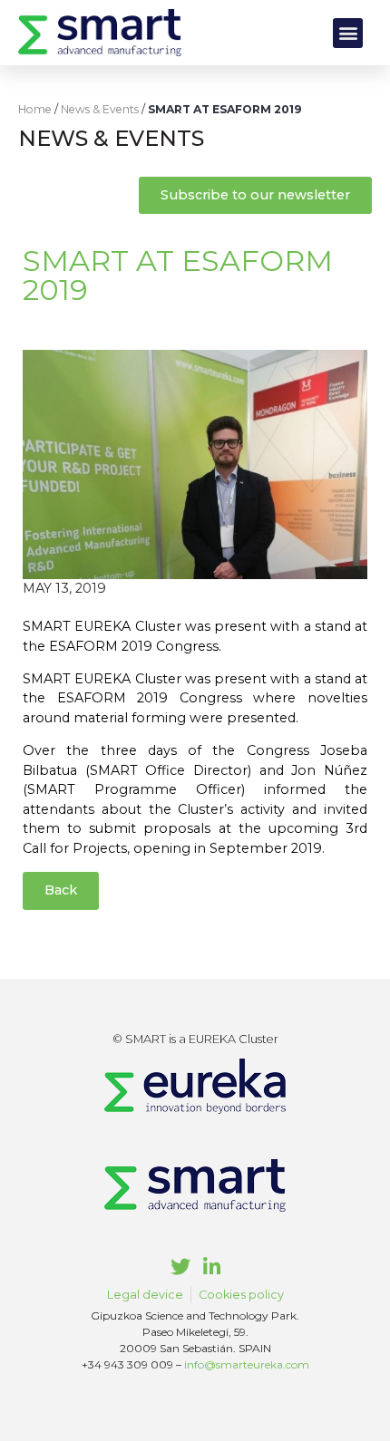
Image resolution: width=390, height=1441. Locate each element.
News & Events (100, 109)
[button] (348, 33)
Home (35, 109)
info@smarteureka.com (246, 1364)
